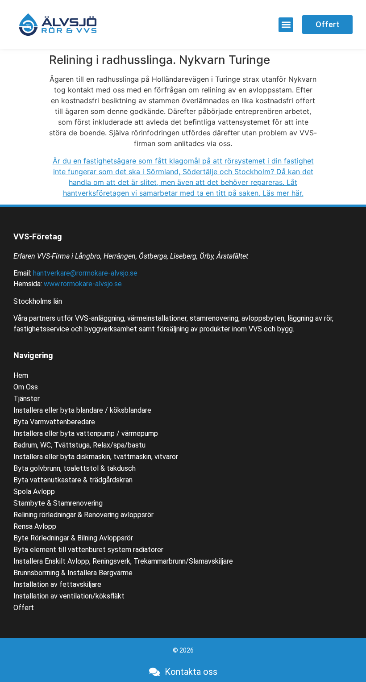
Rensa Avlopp (34, 526)
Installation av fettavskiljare (57, 584)
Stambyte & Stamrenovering (58, 503)
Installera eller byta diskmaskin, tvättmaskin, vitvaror (95, 456)
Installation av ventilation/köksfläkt (69, 596)
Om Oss (25, 387)
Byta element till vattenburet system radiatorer (88, 549)
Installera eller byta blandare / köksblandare (82, 410)
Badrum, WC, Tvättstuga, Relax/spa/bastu (79, 445)
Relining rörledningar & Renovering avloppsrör (83, 514)
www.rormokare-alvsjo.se (83, 284)
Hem (20, 375)
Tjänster (26, 398)
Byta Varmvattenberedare (54, 422)
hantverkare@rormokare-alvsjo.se (85, 273)
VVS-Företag (37, 236)
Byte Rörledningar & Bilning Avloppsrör (73, 538)
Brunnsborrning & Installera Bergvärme (73, 573)
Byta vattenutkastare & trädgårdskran (73, 480)
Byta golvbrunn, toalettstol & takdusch (74, 468)
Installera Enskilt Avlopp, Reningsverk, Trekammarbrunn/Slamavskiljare (123, 561)
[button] (286, 24)
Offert (23, 607)
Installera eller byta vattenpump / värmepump (85, 433)
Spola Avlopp (34, 491)
